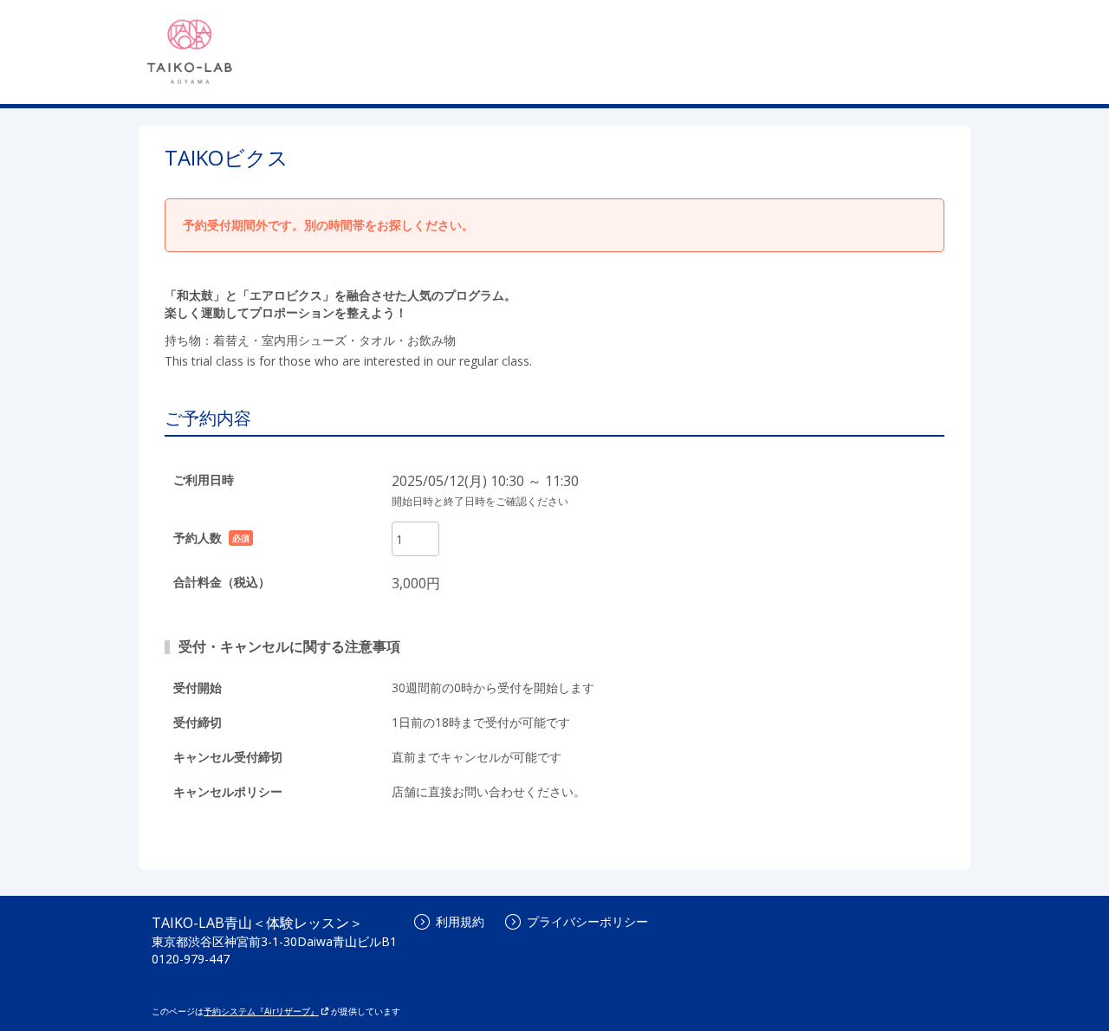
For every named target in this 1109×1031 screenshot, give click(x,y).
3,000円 (416, 583)
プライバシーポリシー (587, 921)
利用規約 (460, 921)
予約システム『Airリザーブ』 (261, 1011)
